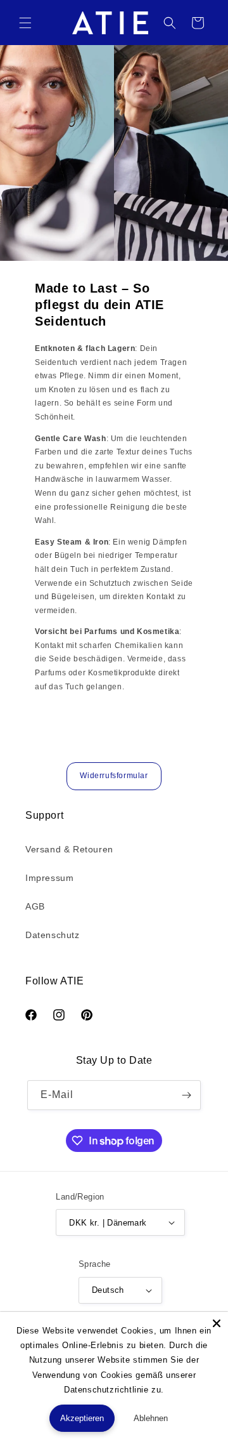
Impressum (49, 878)
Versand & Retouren (69, 849)
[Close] (216, 1323)
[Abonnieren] (186, 1095)
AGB (35, 906)
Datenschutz (52, 935)
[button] (25, 23)
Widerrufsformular (114, 775)
